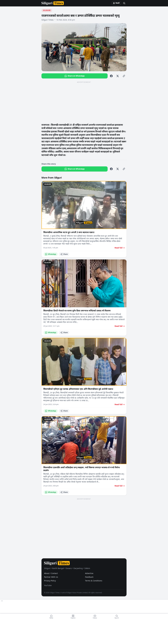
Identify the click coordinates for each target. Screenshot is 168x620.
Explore (73, 618)
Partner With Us (51, 577)
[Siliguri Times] (52, 3)
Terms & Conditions (93, 580)
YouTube (48, 585)
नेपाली (118, 3)
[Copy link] (124, 76)
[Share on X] (117, 76)
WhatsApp (52, 254)
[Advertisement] (84, 102)
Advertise (89, 573)
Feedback (89, 577)
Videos (95, 618)
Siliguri (47, 10)
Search (117, 618)
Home (51, 618)
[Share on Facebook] (111, 76)
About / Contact (51, 573)
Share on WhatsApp (76, 76)
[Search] (124, 3)
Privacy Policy (50, 580)
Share (65, 254)
